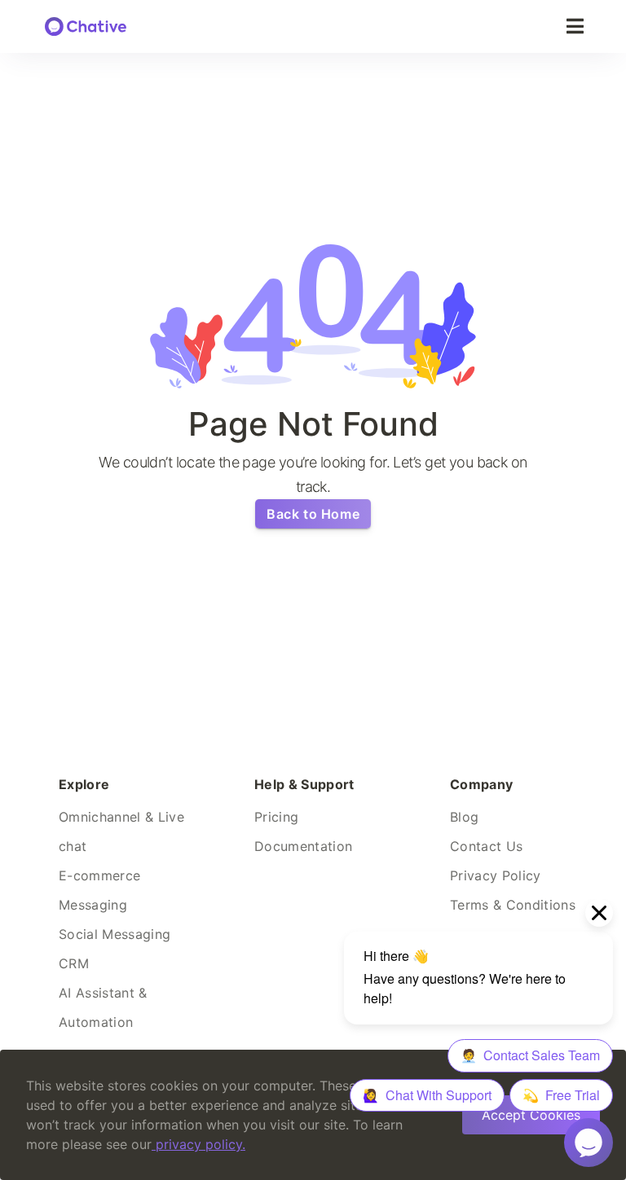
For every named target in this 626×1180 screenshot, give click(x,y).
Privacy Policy (495, 875)
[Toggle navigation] (575, 26)
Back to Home (313, 514)
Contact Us (486, 846)
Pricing (276, 817)
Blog (464, 817)
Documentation (303, 846)
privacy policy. (200, 1144)
